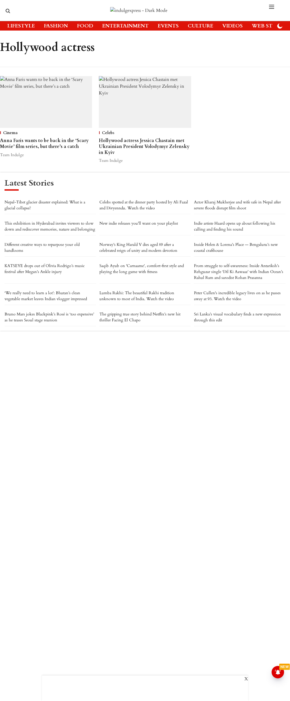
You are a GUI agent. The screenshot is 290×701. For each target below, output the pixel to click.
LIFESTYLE (21, 25)
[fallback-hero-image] (46, 102)
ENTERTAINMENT (125, 25)
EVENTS (168, 25)
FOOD (85, 25)
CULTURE (200, 25)
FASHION (56, 25)
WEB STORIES (270, 25)
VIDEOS (232, 25)
